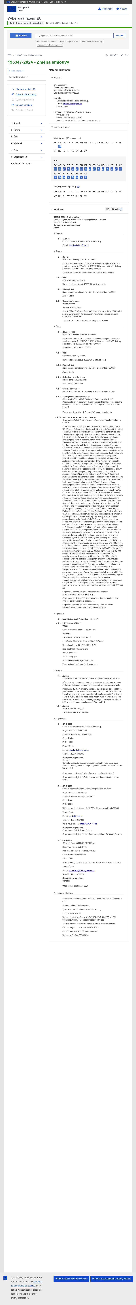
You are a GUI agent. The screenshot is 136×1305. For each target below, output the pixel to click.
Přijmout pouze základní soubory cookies (111, 1279)
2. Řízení (15, 130)
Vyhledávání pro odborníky (92, 41)
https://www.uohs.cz (88, 824)
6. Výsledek (16, 143)
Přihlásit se (107, 9)
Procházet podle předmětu (48, 45)
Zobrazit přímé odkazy (26, 94)
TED (9, 55)
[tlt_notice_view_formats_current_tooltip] (121, 209)
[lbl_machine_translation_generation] (78, 187)
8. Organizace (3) (19, 157)
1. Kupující (16, 123)
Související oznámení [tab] (18, 77)
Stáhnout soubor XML (26, 89)
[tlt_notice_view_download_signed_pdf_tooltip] (59, 146)
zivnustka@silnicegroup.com (81, 870)
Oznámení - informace (21, 163)
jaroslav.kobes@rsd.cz (72, 104)
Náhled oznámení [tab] (16, 71)
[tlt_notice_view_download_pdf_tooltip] (55, 169)
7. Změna (15, 150)
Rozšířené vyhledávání (69, 41)
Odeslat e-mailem (24, 105)
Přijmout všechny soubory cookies (71, 1279)
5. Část (14, 137)
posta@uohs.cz (76, 816)
